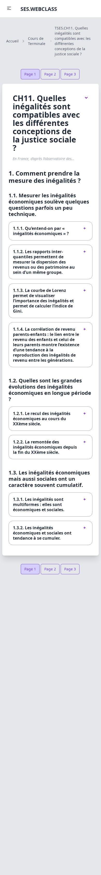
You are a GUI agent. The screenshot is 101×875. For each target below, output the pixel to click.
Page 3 (70, 74)
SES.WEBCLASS (38, 8)
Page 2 (50, 74)
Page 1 (30, 74)
